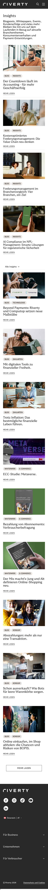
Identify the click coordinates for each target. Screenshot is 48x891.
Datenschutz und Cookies (34, 883)
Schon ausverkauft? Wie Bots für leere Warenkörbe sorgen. (23, 690)
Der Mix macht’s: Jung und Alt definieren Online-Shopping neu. (23, 582)
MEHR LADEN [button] (24, 768)
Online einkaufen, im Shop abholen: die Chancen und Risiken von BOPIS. (22, 745)
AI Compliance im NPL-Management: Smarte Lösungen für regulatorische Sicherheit (23, 244)
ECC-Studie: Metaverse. (19, 474)
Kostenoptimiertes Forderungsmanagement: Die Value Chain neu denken (21, 138)
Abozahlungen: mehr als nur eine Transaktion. (22, 637)
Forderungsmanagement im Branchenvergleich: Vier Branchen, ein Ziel (20, 191)
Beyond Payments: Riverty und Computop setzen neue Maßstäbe (22, 311)
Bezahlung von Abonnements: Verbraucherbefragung (24, 526)
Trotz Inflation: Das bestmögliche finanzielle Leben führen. (20, 421)
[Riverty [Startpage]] (15, 4)
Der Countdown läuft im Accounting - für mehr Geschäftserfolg (20, 85)
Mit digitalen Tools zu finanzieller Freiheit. (18, 366)
